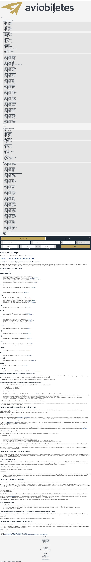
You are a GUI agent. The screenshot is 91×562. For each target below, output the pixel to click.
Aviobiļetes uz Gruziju (10, 71)
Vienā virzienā (23, 238)
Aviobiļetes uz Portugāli (10, 105)
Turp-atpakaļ (68, 238)
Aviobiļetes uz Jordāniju (10, 85)
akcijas (16, 422)
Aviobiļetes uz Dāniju (9, 63)
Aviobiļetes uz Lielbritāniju (11, 92)
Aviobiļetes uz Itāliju (9, 80)
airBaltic (7, 34)
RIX (47, 534)
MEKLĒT (76, 246)
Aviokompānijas (6, 32)
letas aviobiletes (28, 534)
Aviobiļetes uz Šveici (9, 111)
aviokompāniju (18, 495)
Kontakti (45, 548)
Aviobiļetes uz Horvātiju (10, 73)
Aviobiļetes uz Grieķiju (10, 70)
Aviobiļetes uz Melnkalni (10, 99)
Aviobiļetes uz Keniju (9, 87)
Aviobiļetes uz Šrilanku (10, 110)
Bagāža (4, 124)
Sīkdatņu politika (45, 541)
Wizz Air (7, 52)
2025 (4, 534)
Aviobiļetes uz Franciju (10, 69)
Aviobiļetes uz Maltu (9, 96)
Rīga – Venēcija (8, 28)
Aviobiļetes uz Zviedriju (10, 122)
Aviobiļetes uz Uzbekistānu (11, 118)
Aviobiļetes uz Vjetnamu (10, 121)
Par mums (45, 547)
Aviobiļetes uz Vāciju (9, 120)
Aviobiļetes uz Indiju (9, 75)
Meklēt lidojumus (45, 557)
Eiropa (19, 534)
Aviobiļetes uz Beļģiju (10, 58)
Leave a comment (29, 255)
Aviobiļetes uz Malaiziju (10, 94)
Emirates (7, 38)
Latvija (23, 534)
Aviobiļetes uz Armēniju (10, 54)
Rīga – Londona (8, 22)
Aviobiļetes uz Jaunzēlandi (11, 83)
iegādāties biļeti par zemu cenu (23, 417)
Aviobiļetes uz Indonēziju (10, 76)
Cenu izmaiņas (8, 533)
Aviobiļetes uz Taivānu (10, 112)
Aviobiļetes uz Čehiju (9, 62)
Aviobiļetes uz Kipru (9, 89)
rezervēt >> (32, 276)
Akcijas (4, 21)
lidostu (37, 393)
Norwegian (7, 45)
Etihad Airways (8, 39)
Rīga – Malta (8, 30)
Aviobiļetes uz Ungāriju (10, 117)
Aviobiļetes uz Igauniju (10, 74)
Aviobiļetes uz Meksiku (10, 98)
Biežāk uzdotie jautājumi (45, 549)
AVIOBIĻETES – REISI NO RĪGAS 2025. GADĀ (17, 258)
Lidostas (4, 123)
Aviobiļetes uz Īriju (9, 77)
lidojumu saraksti (35, 534)
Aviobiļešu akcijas (45, 559)
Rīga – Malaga (8, 29)
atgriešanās (12, 496)
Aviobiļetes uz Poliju (9, 104)
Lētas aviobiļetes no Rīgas (8, 20)
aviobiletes (7, 534)
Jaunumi (4, 126)
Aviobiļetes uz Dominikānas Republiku (13, 64)
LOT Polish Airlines (9, 42)
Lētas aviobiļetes (15, 533)
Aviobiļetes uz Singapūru (10, 108)
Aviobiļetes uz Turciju (10, 116)
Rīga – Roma (8, 27)
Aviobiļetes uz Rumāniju (10, 106)
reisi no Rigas (43, 534)
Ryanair (7, 47)
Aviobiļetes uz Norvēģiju (10, 103)
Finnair (6, 40)
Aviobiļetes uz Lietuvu (10, 93)
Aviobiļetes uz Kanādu (10, 86)
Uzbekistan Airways (9, 51)
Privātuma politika (45, 539)
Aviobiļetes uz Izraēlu (9, 81)
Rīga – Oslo (7, 26)
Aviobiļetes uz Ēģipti (9, 65)
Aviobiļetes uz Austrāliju (10, 56)
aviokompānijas (7, 422)
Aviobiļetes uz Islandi (9, 79)
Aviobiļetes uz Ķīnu (9, 88)
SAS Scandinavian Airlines (11, 48)
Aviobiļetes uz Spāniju (10, 109)
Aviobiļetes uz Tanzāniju (10, 115)
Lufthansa (7, 44)
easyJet (6, 36)
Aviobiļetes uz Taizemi (10, 114)
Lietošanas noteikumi (45, 540)
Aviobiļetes (21, 255)
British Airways (8, 35)
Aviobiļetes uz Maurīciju (10, 97)
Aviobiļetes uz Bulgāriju (10, 61)
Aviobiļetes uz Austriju (10, 57)
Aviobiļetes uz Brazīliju (10, 59)
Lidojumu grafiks (23, 533)
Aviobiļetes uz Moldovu (10, 100)
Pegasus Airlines (8, 46)
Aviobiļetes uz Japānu (10, 82)
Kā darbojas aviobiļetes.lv (45, 550)
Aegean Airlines (8, 33)
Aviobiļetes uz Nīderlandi (10, 102)
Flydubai (7, 41)
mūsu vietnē (84, 428)
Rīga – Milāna (8, 24)
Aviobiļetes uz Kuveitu (10, 91)
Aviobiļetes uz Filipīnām (10, 68)
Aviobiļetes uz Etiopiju (10, 67)
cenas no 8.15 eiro (14, 534)
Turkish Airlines (8, 50)
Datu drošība (45, 542)
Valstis (4, 53)
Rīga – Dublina (8, 23)
